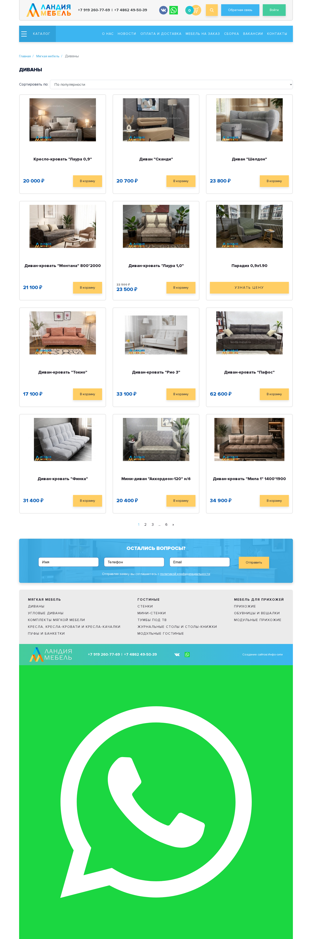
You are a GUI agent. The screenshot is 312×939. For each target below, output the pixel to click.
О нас (108, 34)
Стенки (145, 606)
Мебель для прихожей (259, 599)
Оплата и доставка (161, 34)
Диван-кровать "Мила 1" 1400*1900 (249, 478)
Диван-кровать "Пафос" (249, 372)
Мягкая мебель (47, 56)
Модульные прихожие (258, 620)
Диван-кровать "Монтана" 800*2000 (62, 265)
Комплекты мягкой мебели (56, 620)
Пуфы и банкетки (46, 633)
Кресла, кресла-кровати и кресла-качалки (74, 627)
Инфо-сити (275, 654)
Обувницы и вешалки (257, 613)
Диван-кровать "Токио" (62, 372)
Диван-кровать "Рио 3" (156, 372)
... (159, 524)
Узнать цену (249, 287)
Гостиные (149, 599)
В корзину (87, 181)
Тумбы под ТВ (152, 620)
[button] (37, 34)
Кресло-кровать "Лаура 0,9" (63, 159)
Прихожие (245, 606)
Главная (25, 56)
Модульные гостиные (161, 633)
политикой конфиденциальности (185, 574)
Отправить (254, 562)
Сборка (231, 34)
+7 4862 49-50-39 (130, 10)
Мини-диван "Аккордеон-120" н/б (156, 478)
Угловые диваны (46, 613)
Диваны (36, 606)
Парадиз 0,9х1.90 (249, 265)
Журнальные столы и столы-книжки (177, 627)
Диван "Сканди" (156, 159)
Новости (127, 34)
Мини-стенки (152, 613)
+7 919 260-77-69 (94, 10)
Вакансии (253, 34)
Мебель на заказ (203, 34)
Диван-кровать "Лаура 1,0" (156, 265)
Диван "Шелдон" (249, 159)
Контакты (277, 34)
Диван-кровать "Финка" (63, 478)
